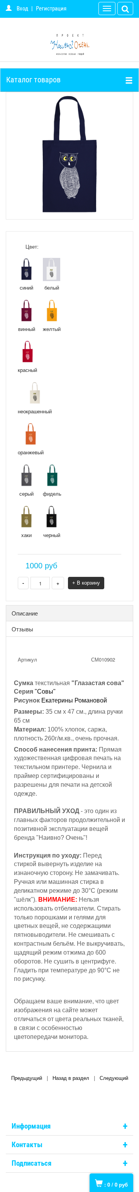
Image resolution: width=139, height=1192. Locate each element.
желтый (52, 329)
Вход (22, 8)
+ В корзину (86, 583)
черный (51, 535)
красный (27, 369)
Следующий (114, 1078)
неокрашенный (35, 411)
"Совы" (45, 691)
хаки (26, 535)
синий (26, 287)
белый (51, 287)
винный (26, 329)
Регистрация (51, 8)
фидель (52, 493)
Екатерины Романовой (74, 700)
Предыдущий (26, 1078)
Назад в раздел (71, 1078)
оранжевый (31, 452)
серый (26, 493)
